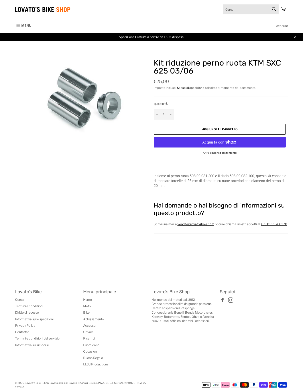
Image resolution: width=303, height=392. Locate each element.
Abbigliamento (93, 319)
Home (87, 299)
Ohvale (88, 332)
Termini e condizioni (29, 306)
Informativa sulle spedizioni (34, 319)
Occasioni (90, 351)
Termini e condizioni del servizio (37, 338)
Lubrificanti (91, 345)
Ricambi (89, 338)
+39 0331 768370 (274, 224)
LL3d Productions (95, 364)
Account (282, 26)
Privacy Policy (25, 325)
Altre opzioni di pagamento (220, 152)
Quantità (161, 104)
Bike (86, 312)
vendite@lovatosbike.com (195, 224)
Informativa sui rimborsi (32, 345)
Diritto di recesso (27, 312)
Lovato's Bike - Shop (37, 382)
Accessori (90, 325)
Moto (87, 306)
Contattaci (22, 332)
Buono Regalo (93, 358)
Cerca (19, 299)
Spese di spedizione (190, 87)
